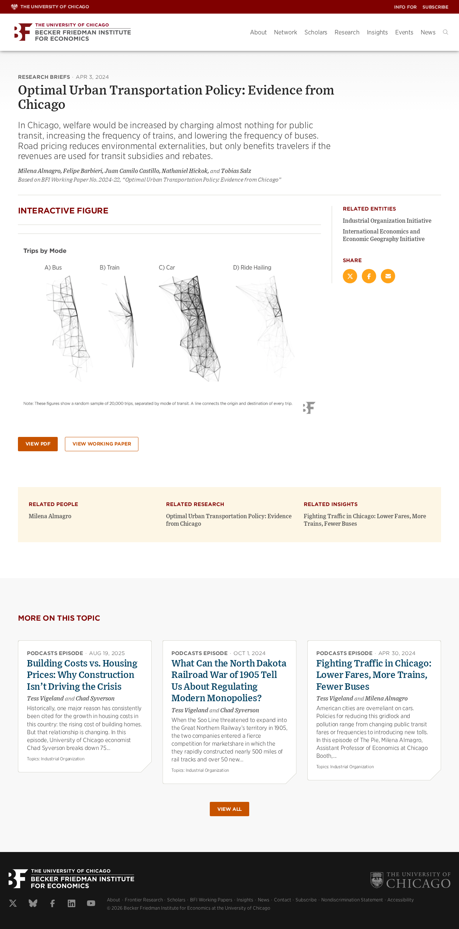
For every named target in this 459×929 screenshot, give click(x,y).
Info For (405, 7)
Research (347, 32)
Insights (377, 32)
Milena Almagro (50, 516)
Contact (282, 899)
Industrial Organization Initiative (387, 221)
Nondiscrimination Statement (352, 899)
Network (285, 32)
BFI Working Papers (211, 899)
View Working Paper (101, 444)
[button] (445, 32)
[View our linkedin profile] (71, 904)
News (428, 32)
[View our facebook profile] (52, 904)
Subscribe (435, 7)
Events (404, 32)
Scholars (315, 32)
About (258, 32)
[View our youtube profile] (91, 904)
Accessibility (400, 899)
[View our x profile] (13, 904)
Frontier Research (144, 899)
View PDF (38, 444)
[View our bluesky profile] (33, 904)
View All (229, 809)
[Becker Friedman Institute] (125, 32)
